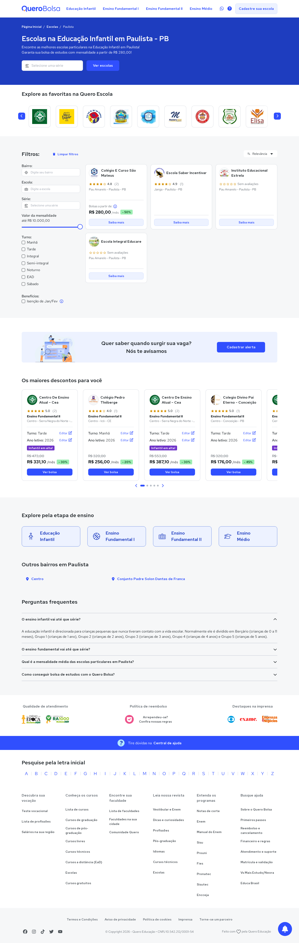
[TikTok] (42, 931)
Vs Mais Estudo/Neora (257, 873)
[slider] (80, 226)
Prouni (202, 853)
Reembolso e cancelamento (251, 830)
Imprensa (185, 919)
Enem (201, 821)
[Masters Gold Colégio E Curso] (175, 116)
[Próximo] (277, 116)
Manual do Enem (209, 832)
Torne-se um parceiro (215, 919)
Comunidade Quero (124, 832)
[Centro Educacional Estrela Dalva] (121, 116)
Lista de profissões (36, 821)
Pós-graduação (164, 841)
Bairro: (27, 166)
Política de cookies (157, 919)
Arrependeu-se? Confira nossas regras (155, 719)
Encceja (203, 895)
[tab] (142, 485)
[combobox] (52, 65)
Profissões (161, 830)
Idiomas (159, 851)
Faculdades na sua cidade (123, 821)
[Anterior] (21, 116)
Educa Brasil (250, 883)
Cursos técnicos (77, 852)
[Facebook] (25, 931)
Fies (200, 863)
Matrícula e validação (257, 862)
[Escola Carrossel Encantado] (202, 116)
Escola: (27, 182)
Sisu (200, 842)
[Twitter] (51, 931)
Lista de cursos (76, 809)
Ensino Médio (201, 8)
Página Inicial (32, 27)
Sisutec (202, 884)
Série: (26, 199)
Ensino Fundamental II (164, 8)
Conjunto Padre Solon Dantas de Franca (151, 579)
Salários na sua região (38, 832)
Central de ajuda (167, 743)
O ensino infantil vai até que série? (51, 619)
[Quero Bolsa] (41, 8)
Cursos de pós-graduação (76, 830)
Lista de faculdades (124, 811)
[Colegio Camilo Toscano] (67, 116)
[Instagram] (33, 931)
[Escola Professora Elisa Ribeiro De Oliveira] (257, 116)
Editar (63, 433)
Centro (37, 579)
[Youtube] (60, 931)
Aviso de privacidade (120, 919)
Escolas (52, 27)
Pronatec (204, 874)
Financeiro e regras (255, 841)
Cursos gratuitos (78, 883)
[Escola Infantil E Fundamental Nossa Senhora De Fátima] (94, 116)
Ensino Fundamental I (121, 8)
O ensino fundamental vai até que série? (56, 649)
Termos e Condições (82, 919)
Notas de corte (208, 811)
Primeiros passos (253, 820)
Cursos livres (75, 841)
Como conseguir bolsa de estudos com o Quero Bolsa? (68, 674)
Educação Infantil (81, 8)
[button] (136, 485)
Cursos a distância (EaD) (83, 862)
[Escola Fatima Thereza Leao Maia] (230, 116)
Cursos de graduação (81, 820)
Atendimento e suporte (258, 852)
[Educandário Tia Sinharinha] (148, 116)
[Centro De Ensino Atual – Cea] (40, 116)
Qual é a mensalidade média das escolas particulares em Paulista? (78, 661)
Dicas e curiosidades (168, 820)
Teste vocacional (35, 811)
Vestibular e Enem (167, 809)
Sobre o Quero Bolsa (256, 809)
